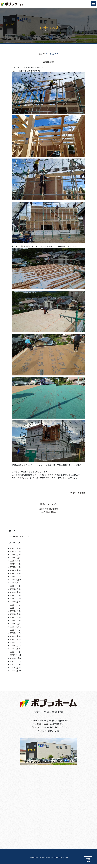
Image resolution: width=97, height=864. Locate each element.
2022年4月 (14, 614)
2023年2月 (14, 595)
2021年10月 (14, 626)
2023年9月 (14, 582)
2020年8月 (14, 664)
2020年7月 (14, 667)
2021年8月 (14, 633)
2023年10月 (14, 579)
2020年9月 (14, 661)
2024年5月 (14, 567)
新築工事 (81, 493)
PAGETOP (88, 860)
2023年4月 (14, 589)
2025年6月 (14, 548)
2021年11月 (14, 623)
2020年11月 (14, 658)
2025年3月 (14, 554)
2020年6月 (14, 670)
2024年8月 (14, 564)
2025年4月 (14, 551)
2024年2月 (14, 576)
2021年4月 (14, 642)
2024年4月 (14, 570)
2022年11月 (14, 598)
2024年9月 (14, 560)
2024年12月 (14, 557)
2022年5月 (14, 611)
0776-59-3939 (42, 724)
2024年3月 (14, 573)
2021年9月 (14, 630)
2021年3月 (14, 645)
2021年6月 (14, 639)
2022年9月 (14, 601)
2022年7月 (14, 605)
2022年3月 (14, 617)
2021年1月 (14, 652)
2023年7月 (14, 586)
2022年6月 (14, 608)
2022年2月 (14, 620)
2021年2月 (14, 648)
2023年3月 (14, 592)
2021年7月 (14, 636)
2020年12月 (14, 655)
